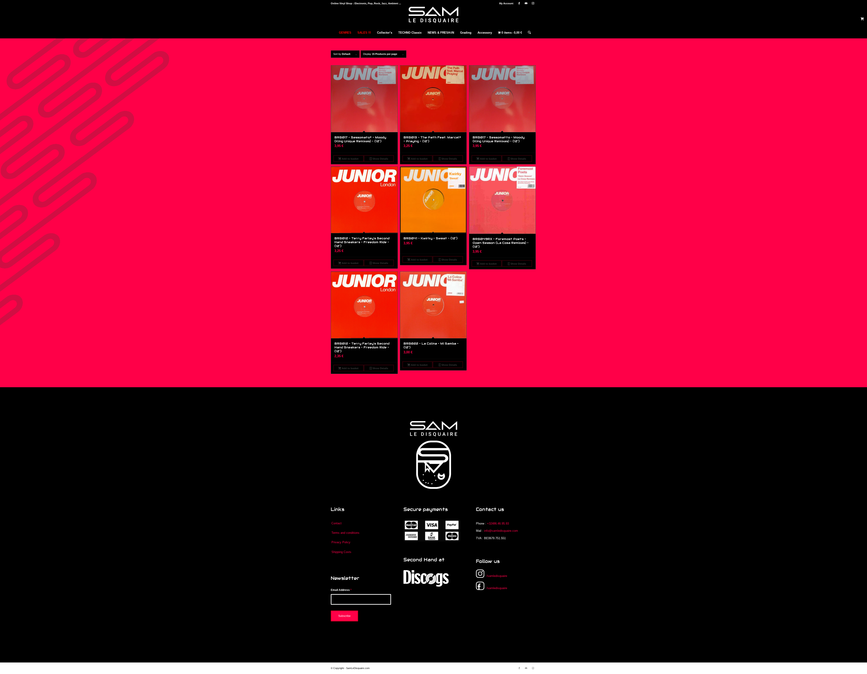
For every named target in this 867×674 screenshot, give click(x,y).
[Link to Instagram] (532, 3)
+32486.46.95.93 (498, 523)
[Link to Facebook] (519, 3)
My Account (506, 3)
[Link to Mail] (526, 3)
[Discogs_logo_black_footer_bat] (426, 578)
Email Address (341, 590)
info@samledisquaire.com (501, 530)
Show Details (380, 158)
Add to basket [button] (350, 158)
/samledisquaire (497, 576)
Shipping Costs (341, 552)
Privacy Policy (340, 542)
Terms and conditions (345, 532)
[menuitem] (505, 3)
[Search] (528, 32)
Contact (336, 523)
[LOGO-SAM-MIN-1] (433, 17)
